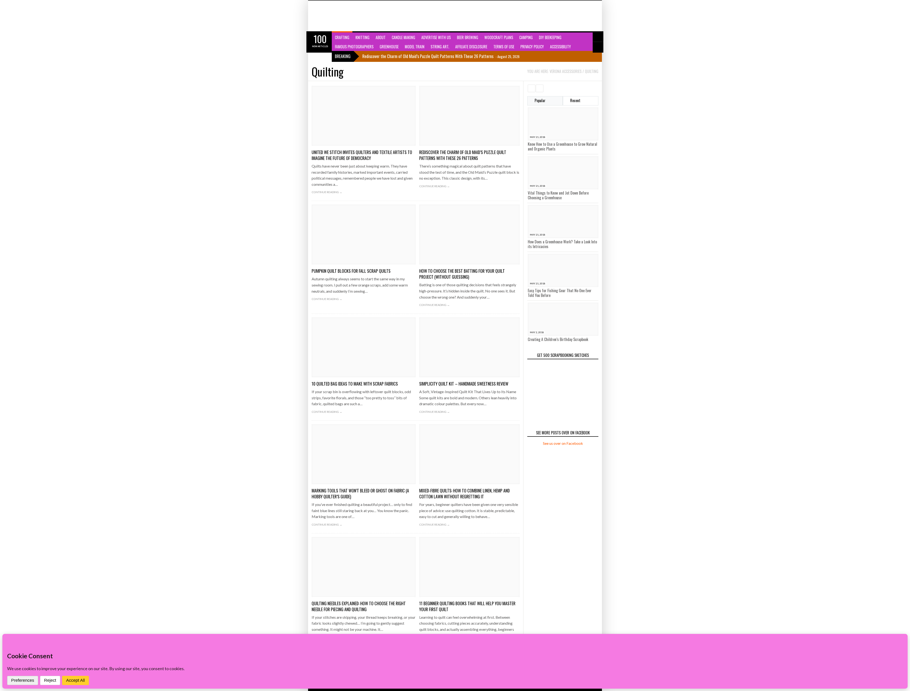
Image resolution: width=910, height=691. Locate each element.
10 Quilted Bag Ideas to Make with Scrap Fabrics (355, 384)
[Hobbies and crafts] (335, 16)
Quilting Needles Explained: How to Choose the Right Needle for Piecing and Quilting (359, 606)
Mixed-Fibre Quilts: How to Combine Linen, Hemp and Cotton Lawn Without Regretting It (464, 493)
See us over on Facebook (563, 443)
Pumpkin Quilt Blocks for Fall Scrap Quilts (351, 271)
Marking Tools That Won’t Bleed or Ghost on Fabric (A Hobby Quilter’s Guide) (360, 493)
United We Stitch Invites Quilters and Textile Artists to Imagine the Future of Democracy (362, 155)
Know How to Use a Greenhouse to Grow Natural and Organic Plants (562, 146)
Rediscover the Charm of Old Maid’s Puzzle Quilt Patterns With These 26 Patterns (462, 155)
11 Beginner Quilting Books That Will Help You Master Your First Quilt (467, 606)
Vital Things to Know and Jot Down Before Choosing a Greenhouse (558, 195)
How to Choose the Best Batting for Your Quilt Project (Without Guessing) (462, 274)
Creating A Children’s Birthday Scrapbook (558, 339)
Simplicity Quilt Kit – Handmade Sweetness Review (463, 384)
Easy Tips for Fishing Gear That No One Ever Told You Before (560, 293)
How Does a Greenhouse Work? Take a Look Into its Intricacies (562, 244)
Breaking (342, 56)
